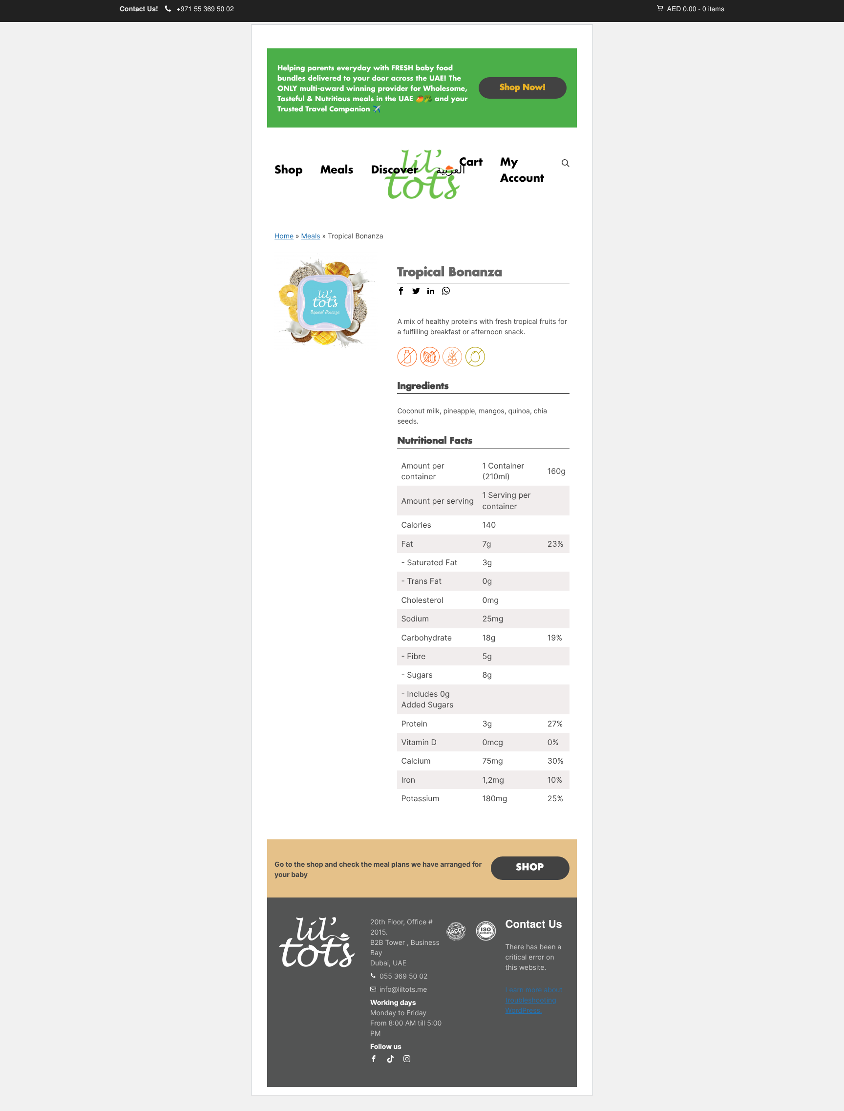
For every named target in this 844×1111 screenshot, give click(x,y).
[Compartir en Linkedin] (431, 291)
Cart (471, 162)
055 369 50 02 (403, 976)
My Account (522, 170)
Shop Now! (523, 88)
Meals (337, 170)
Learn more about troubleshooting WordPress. (534, 1000)
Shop (288, 170)
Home (284, 236)
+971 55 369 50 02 (205, 9)
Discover (395, 170)
